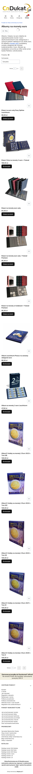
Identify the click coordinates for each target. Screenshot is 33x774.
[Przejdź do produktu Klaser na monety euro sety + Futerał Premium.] (16, 236)
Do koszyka (6, 166)
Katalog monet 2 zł (7, 757)
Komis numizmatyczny (8, 735)
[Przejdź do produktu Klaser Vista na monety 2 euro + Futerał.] (16, 140)
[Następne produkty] (19, 668)
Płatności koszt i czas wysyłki (10, 702)
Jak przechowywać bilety (9, 714)
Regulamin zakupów (7, 695)
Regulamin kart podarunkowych (11, 704)
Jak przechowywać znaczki (9, 719)
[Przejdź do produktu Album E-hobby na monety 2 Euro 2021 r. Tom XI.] (16, 583)
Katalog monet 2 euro (7, 754)
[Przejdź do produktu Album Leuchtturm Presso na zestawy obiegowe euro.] (16, 336)
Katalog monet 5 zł (7, 755)
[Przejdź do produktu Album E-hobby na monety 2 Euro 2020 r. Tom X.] (16, 633)
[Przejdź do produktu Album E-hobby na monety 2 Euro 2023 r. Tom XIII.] (16, 434)
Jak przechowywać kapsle (9, 721)
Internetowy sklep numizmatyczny (11, 736)
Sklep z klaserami (6, 740)
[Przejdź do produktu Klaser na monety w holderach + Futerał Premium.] (16, 286)
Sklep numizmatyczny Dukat (11, 22)
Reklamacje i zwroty (7, 697)
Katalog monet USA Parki (8, 750)
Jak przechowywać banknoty (10, 716)
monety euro (14, 43)
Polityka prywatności (7, 699)
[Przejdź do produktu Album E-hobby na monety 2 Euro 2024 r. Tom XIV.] (16, 483)
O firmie (3, 691)
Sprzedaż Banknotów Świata (10, 731)
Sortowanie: (5, 58)
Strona (11, 68)
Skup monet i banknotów (8, 733)
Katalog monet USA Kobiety (9, 748)
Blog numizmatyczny (7, 738)
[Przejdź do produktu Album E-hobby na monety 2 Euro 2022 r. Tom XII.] (16, 533)
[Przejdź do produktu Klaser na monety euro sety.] (16, 188)
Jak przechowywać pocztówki (10, 718)
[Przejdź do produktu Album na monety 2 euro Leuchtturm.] (16, 386)
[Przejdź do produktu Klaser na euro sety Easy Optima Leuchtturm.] (16, 90)
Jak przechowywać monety (9, 712)
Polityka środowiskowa (8, 700)
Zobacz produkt (8, 118)
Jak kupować (5, 693)
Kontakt (3, 689)
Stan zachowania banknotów (10, 723)
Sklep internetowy (14, 771)
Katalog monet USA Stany (9, 752)
